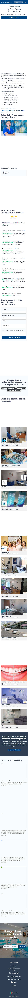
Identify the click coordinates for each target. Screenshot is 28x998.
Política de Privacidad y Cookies (14, 979)
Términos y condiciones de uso (14, 976)
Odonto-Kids (5, 595)
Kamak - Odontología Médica (9, 637)
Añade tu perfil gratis (14, 750)
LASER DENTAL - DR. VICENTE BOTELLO (11, 444)
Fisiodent (4, 486)
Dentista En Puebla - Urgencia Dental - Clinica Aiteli (13, 682)
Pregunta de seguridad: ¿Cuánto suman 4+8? (13, 330)
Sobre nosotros (14, 966)
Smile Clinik (5, 508)
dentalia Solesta (6, 552)
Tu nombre (5, 309)
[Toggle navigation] (25, 2)
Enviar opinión (15, 337)
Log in (14, 967)
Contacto (14, 985)
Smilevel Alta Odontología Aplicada (11, 465)
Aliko (3, 726)
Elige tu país (15, 992)
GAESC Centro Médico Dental (9, 573)
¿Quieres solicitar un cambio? (8, 109)
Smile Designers (6, 704)
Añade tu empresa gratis (14, 968)
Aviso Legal (14, 977)
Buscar (23, 946)
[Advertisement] (14, 35)
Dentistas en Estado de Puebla (8, 388)
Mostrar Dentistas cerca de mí (15, 950)
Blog (14, 970)
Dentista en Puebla (6, 616)
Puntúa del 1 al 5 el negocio (8, 315)
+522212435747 (14, 17)
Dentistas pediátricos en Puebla (14, 390)
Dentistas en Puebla (15, 6)
